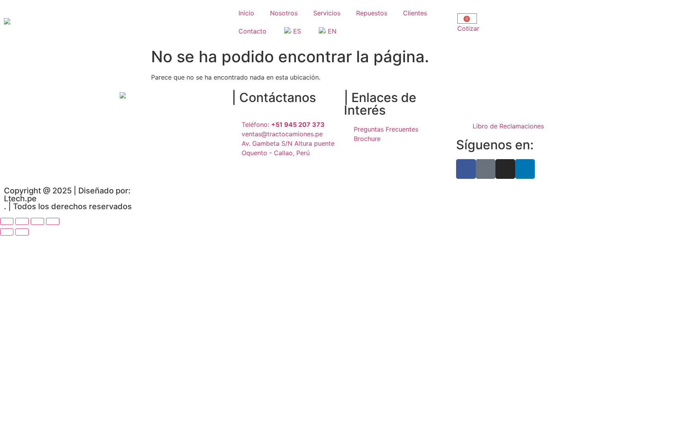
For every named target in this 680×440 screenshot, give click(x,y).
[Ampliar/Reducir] (6, 221)
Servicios (326, 13)
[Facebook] (466, 169)
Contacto (252, 31)
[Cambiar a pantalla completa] (22, 221)
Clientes (415, 13)
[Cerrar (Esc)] (52, 221)
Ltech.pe (20, 198)
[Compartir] (37, 221)
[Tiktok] (485, 169)
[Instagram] (505, 169)
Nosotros (284, 13)
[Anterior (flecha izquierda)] (6, 232)
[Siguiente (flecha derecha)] (22, 232)
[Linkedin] (525, 169)
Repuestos (371, 13)
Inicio (246, 13)
